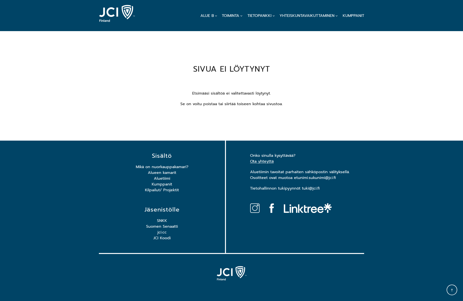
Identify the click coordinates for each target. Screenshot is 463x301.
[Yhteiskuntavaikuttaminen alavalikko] (336, 15)
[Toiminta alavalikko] (241, 15)
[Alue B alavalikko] (216, 15)
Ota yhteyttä (262, 161)
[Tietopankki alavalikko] (273, 15)
